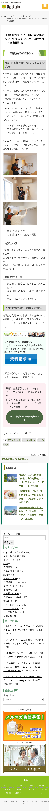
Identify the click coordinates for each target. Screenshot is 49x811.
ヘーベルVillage (29, 440)
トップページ (13, 16)
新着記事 (7, 615)
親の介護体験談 (11, 571)
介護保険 (7, 567)
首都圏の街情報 (11, 593)
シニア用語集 (7, 793)
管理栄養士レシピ (12, 582)
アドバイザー (7, 789)
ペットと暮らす (11, 608)
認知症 (6, 574)
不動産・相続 (10, 578)
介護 (5, 563)
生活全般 (7, 589)
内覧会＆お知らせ (27, 16)
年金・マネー (10, 559)
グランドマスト (14, 440)
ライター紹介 (31, 789)
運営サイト (18, 793)
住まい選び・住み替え (14, 552)
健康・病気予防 (11, 556)
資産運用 (18, 789)
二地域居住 (18, 786)
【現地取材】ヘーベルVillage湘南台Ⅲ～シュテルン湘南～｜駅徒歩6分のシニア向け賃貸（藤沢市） (24, 667)
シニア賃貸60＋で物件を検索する (24, 418)
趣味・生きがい (11, 586)
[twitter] (42, 793)
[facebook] (38, 793)
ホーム (3, 16)
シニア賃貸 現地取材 (13, 612)
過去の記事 (9, 695)
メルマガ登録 (43, 789)
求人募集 (42, 786)
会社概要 (30, 786)
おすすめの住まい (12, 604)
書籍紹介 (7, 600)
